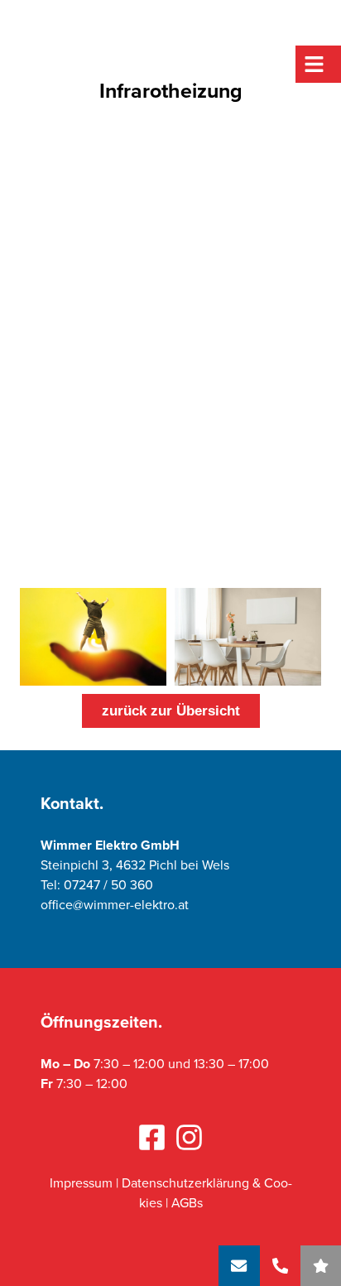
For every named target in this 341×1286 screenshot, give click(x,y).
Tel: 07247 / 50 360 (97, 884)
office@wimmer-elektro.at (115, 904)
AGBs (187, 1202)
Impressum (81, 1182)
